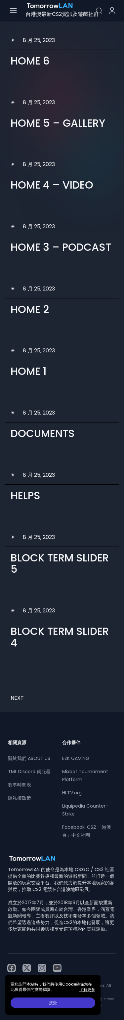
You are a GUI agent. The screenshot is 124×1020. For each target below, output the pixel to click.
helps (25, 495)
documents (43, 433)
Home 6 (30, 61)
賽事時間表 (19, 784)
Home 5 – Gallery (58, 123)
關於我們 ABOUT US (29, 758)
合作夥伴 (71, 742)
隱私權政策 (19, 798)
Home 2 (30, 309)
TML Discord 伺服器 (29, 771)
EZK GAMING (75, 758)
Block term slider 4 (60, 637)
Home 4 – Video (52, 185)
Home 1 (29, 371)
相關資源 (17, 742)
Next (17, 698)
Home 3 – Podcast (61, 247)
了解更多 (87, 989)
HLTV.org (72, 792)
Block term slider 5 (60, 564)
